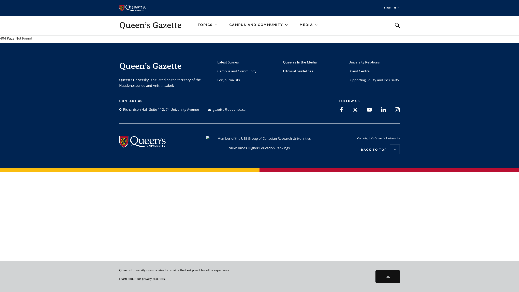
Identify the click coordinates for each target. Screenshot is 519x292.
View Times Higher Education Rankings (259, 148)
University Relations (364, 62)
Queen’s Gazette (150, 25)
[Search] (397, 25)
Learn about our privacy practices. (142, 279)
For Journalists (228, 80)
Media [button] (306, 25)
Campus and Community (236, 71)
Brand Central (359, 71)
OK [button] (388, 277)
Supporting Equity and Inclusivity (374, 80)
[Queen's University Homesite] (142, 145)
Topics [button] (205, 25)
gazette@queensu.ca (229, 109)
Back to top (374, 149)
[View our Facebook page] (341, 109)
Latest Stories (228, 62)
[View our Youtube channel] (369, 109)
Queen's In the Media (300, 62)
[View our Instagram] (397, 109)
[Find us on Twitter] (355, 109)
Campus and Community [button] (256, 25)
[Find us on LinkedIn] (383, 109)
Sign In (390, 7)
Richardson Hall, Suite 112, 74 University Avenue (161, 109)
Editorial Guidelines (298, 71)
